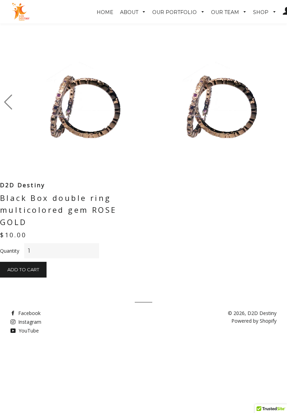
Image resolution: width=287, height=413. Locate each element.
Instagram (29, 321)
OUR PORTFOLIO (175, 12)
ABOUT (130, 12)
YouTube (28, 330)
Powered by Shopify (253, 320)
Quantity (9, 250)
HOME (105, 12)
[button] (8, 102)
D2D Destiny (261, 313)
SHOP (261, 12)
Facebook (29, 313)
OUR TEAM (225, 12)
